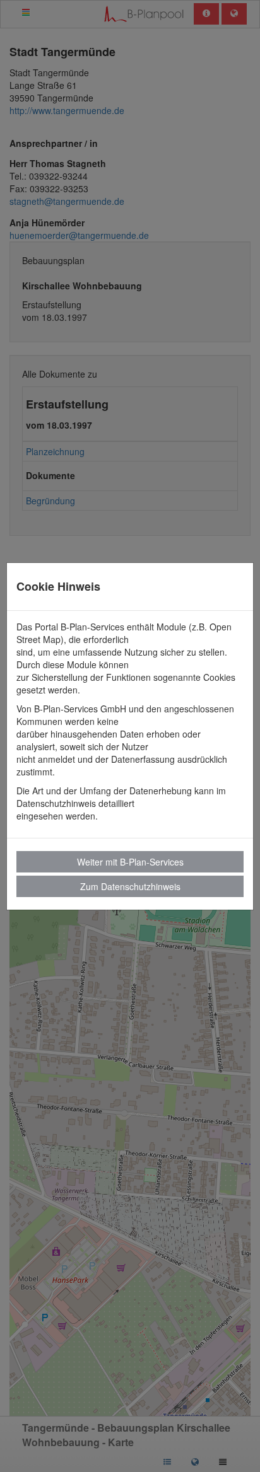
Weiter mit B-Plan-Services (130, 861)
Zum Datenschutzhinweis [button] (130, 886)
